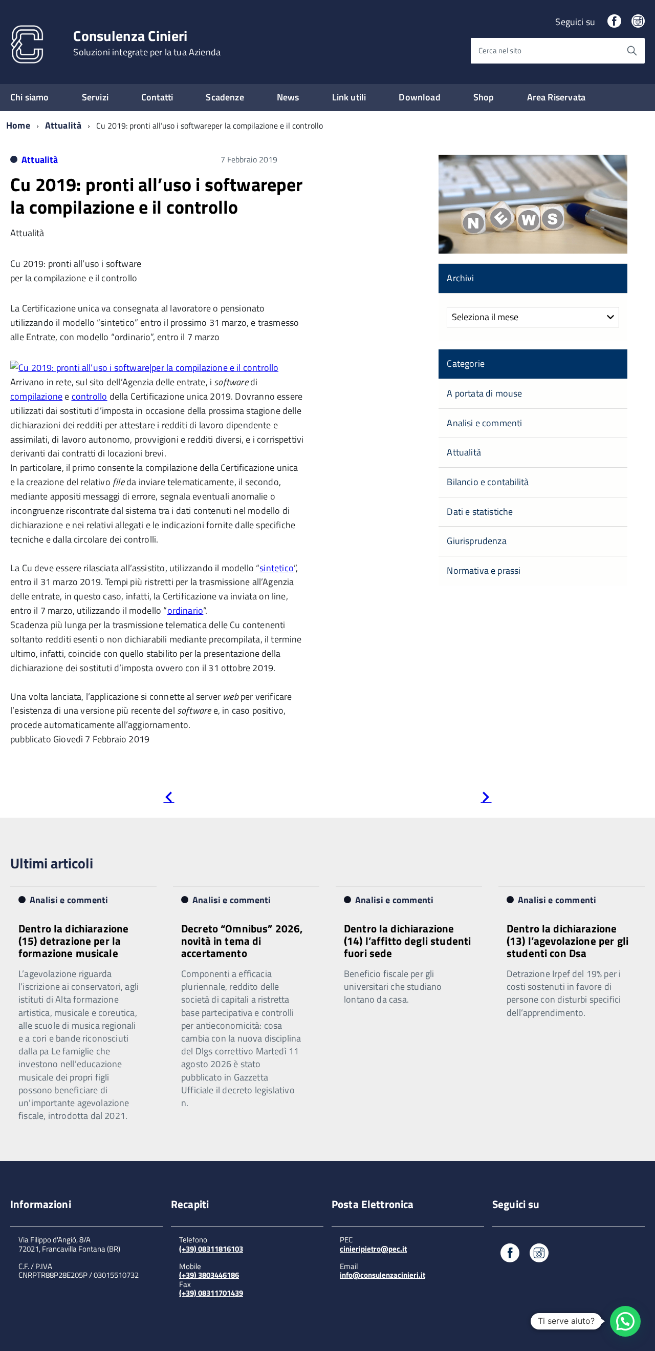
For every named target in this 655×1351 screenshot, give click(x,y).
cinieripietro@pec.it (373, 1249)
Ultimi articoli (51, 863)
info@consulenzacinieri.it (382, 1275)
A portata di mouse (484, 393)
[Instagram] (638, 22)
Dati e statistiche (480, 511)
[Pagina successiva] (486, 799)
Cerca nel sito (499, 50)
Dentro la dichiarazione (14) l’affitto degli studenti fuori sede (407, 940)
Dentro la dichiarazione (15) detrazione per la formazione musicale (73, 940)
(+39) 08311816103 (211, 1249)
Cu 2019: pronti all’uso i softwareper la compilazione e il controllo (156, 195)
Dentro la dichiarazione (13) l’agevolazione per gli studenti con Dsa (567, 940)
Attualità (63, 125)
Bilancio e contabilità (488, 482)
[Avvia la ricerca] (632, 51)
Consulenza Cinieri (147, 43)
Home (18, 125)
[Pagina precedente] (168, 799)
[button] (625, 1321)
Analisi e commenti (484, 423)
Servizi (95, 97)
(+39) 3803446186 (209, 1275)
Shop (483, 97)
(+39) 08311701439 (211, 1293)
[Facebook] (614, 22)
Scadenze (225, 97)
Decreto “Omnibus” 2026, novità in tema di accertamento (242, 940)
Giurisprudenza (477, 541)
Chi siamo (29, 97)
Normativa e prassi (483, 570)
